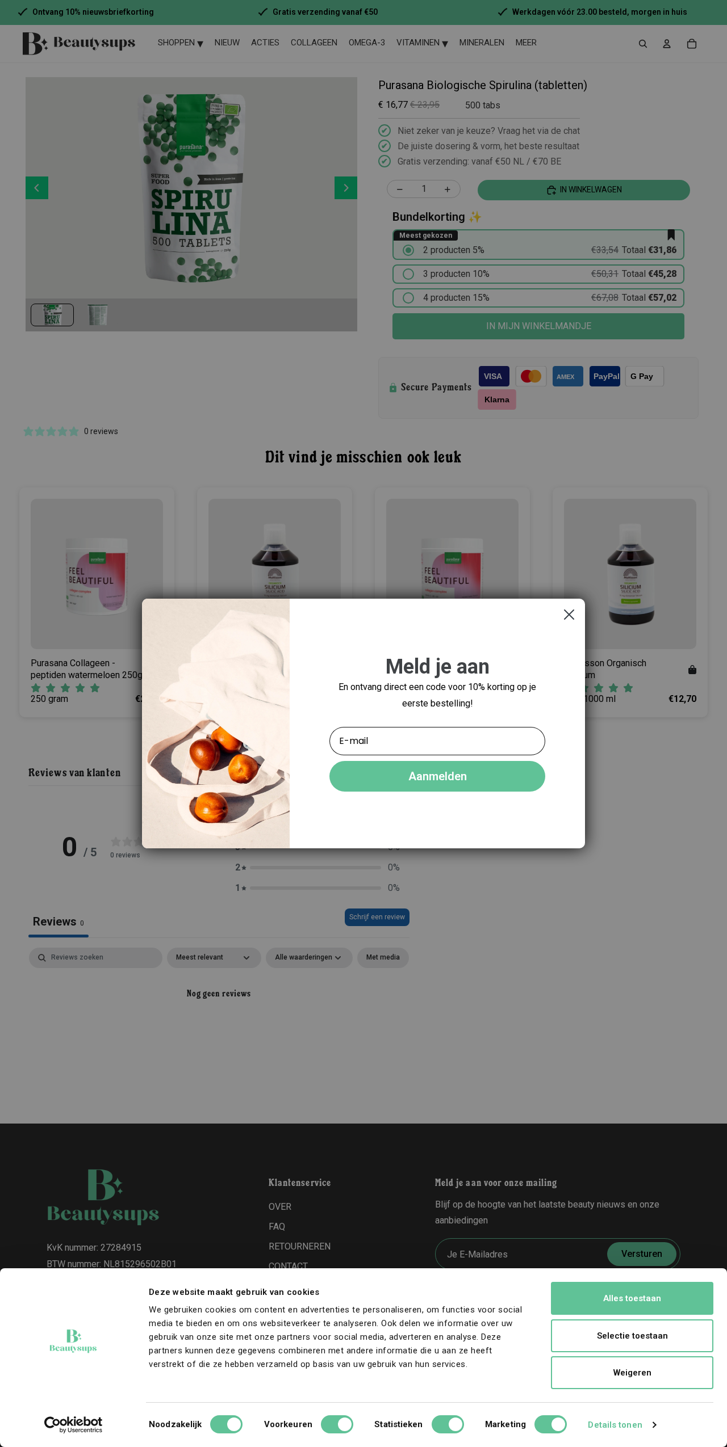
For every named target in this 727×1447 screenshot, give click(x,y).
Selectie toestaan (632, 1336)
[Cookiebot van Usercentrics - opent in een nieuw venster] (73, 1424)
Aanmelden (437, 776)
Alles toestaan (632, 1298)
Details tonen (615, 1425)
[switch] (337, 1424)
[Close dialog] (569, 614)
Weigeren (632, 1373)
